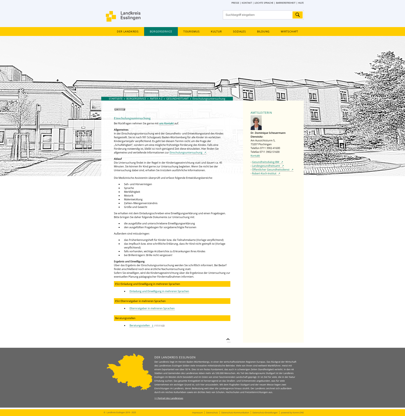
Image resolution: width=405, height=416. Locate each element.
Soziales (239, 31)
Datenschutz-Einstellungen (265, 412)
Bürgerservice (161, 31)
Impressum (197, 412)
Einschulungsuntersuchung (186, 152)
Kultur (216, 31)
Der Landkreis (127, 31)
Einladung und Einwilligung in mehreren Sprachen (159, 291)
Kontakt (247, 2)
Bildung (263, 31)
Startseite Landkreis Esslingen (123, 18)
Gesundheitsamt (177, 98)
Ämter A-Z (156, 98)
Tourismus (191, 31)
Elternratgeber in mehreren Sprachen (152, 308)
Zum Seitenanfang (229, 337)
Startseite (116, 98)
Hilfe (301, 2)
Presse (235, 2)
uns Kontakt (166, 123)
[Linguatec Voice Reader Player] (124, 110)
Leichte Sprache (264, 2)
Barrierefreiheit (285, 2)
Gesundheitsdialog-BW (265, 162)
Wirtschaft (289, 31)
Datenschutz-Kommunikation (235, 412)
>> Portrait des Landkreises (168, 398)
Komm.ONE (298, 412)
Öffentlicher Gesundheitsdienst (271, 169)
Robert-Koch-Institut (264, 173)
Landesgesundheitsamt (266, 166)
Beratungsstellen (140, 325)
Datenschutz (212, 412)
